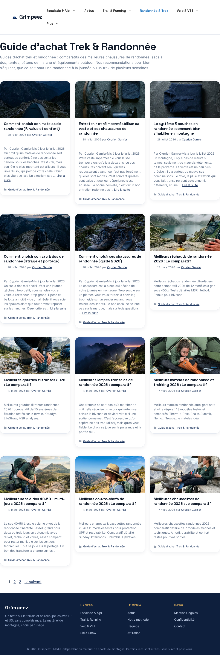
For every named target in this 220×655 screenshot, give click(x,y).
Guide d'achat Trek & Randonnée (29, 189)
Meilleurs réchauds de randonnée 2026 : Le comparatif (183, 259)
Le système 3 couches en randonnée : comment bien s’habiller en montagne (177, 128)
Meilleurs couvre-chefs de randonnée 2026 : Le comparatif (107, 501)
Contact (179, 626)
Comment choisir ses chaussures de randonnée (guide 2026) (110, 259)
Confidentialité (184, 619)
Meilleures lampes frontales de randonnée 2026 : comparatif (106, 382)
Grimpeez (30, 17)
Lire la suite (122, 189)
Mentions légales (186, 613)
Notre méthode (138, 619)
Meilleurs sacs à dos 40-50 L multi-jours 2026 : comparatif (34, 501)
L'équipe (133, 626)
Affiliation (133, 633)
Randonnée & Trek (154, 11)
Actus (89, 11)
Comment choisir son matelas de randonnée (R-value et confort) (32, 126)
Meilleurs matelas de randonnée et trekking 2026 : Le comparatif (184, 382)
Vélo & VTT (185, 11)
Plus (50, 23)
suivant (32, 582)
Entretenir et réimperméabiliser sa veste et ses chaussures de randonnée (109, 128)
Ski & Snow (88, 633)
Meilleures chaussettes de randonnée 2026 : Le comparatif (182, 501)
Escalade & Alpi (58, 11)
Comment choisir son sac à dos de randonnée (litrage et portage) (33, 259)
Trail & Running (114, 11)
